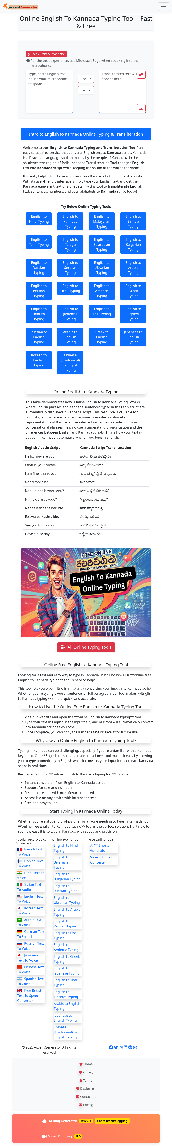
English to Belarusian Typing (101, 244)
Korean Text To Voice (30, 910)
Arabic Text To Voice (29, 922)
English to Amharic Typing (102, 290)
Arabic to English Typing (70, 337)
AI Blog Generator (88, 1121)
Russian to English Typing (39, 337)
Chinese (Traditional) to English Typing (70, 363)
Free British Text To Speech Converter (29, 995)
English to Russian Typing (39, 267)
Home (88, 1064)
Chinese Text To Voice (30, 969)
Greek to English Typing (102, 337)
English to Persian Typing (39, 290)
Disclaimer (87, 1088)
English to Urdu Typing (70, 288)
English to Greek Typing (133, 290)
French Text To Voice (29, 852)
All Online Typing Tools (89, 647)
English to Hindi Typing (39, 219)
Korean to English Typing (39, 360)
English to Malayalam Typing (101, 221)
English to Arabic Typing (133, 267)
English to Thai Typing (102, 311)
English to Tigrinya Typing (133, 314)
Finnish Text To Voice (30, 863)
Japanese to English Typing (133, 337)
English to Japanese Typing (70, 314)
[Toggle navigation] (163, 6)
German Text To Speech (30, 934)
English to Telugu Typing (70, 244)
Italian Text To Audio (29, 887)
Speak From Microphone (47, 54)
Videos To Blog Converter (101, 860)
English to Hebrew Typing (39, 314)
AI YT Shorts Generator (99, 848)
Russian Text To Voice (30, 946)
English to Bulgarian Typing (133, 244)
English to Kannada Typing (70, 221)
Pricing (87, 1105)
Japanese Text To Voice (27, 958)
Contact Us (87, 1096)
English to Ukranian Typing (102, 267)
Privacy (87, 1072)
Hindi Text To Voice (30, 875)
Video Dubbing (64, 1136)
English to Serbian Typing (70, 267)
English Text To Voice (30, 899)
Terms (87, 1080)
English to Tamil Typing (39, 242)
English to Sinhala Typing (133, 221)
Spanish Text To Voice (30, 981)
